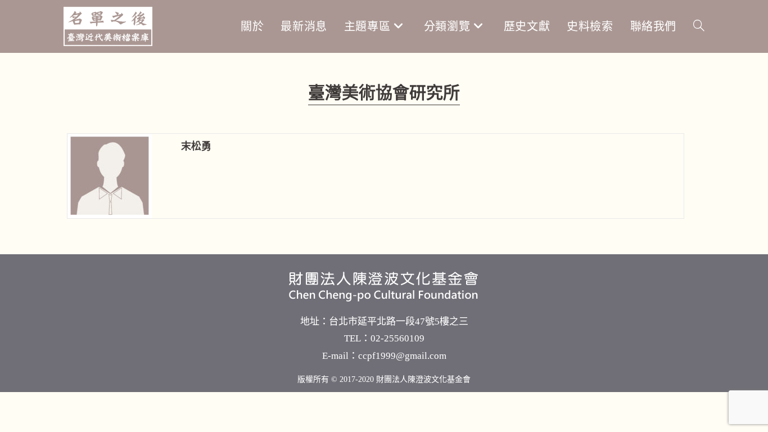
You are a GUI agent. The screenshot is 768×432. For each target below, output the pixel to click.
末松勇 (196, 146)
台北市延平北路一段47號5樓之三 (398, 321)
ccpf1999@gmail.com (402, 355)
